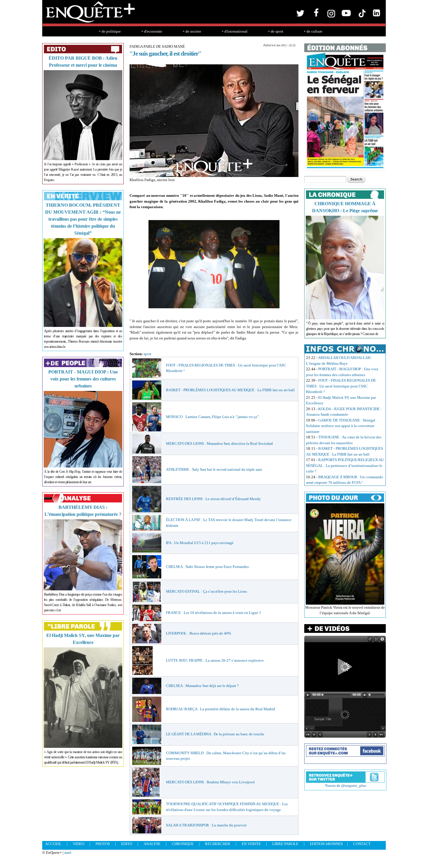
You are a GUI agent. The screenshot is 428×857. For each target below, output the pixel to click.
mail (67, 852)
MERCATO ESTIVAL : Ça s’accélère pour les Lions (206, 591)
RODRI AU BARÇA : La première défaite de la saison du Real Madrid (220, 709)
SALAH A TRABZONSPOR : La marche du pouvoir (206, 825)
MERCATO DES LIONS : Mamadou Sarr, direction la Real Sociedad (219, 443)
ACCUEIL (53, 844)
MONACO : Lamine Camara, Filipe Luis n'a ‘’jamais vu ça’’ (212, 417)
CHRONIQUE (183, 844)
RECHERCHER (217, 844)
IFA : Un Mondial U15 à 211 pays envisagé (200, 543)
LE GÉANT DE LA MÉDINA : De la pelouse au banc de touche (215, 734)
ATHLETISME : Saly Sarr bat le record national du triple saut (214, 469)
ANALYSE (152, 844)
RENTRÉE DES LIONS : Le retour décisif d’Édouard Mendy (213, 499)
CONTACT (362, 844)
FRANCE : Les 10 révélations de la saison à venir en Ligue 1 (213, 612)
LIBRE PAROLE (285, 844)
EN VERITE (251, 844)
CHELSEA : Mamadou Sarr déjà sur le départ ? (202, 686)
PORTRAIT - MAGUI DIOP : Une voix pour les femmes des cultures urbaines (83, 378)
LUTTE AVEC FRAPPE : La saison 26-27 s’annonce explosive (215, 660)
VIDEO (78, 844)
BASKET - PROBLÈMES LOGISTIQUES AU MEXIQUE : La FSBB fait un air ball (230, 390)
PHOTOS (102, 844)
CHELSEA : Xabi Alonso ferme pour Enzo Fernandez (207, 566)
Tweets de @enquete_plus (345, 785)
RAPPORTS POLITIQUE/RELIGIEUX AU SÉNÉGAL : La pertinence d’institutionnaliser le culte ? (345, 465)
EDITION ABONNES (326, 844)
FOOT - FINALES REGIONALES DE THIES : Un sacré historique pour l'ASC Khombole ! (341, 386)
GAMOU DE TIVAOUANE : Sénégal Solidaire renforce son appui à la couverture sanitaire (340, 426)
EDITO (126, 844)
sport (147, 354)
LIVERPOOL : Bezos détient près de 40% (198, 633)
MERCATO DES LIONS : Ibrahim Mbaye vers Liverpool (210, 782)
